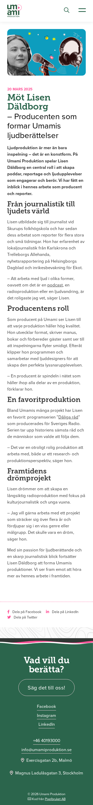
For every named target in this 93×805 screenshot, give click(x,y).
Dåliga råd (68, 417)
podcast (55, 285)
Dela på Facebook (26, 612)
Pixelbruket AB (55, 798)
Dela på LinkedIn (65, 612)
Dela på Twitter (25, 617)
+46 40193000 (46, 740)
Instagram (46, 715)
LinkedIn (46, 724)
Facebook (46, 706)
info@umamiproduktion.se (46, 749)
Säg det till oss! (46, 688)
